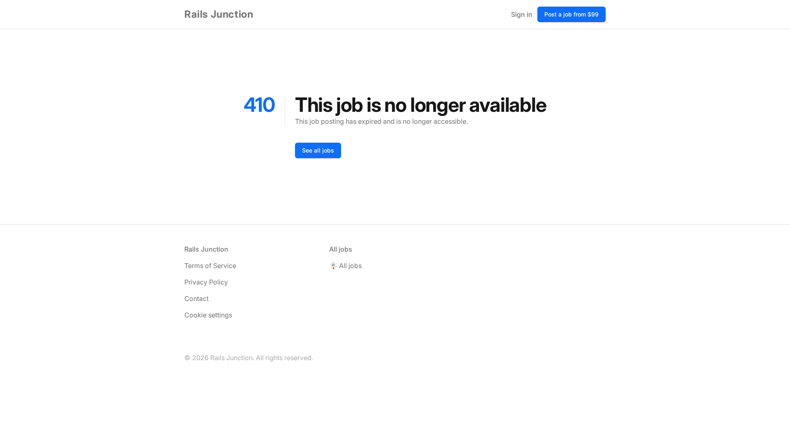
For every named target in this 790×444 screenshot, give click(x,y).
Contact (196, 298)
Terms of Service (210, 265)
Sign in (521, 14)
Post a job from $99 (571, 14)
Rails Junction (218, 14)
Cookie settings (208, 315)
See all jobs (318, 150)
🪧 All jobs (345, 265)
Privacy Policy (206, 282)
